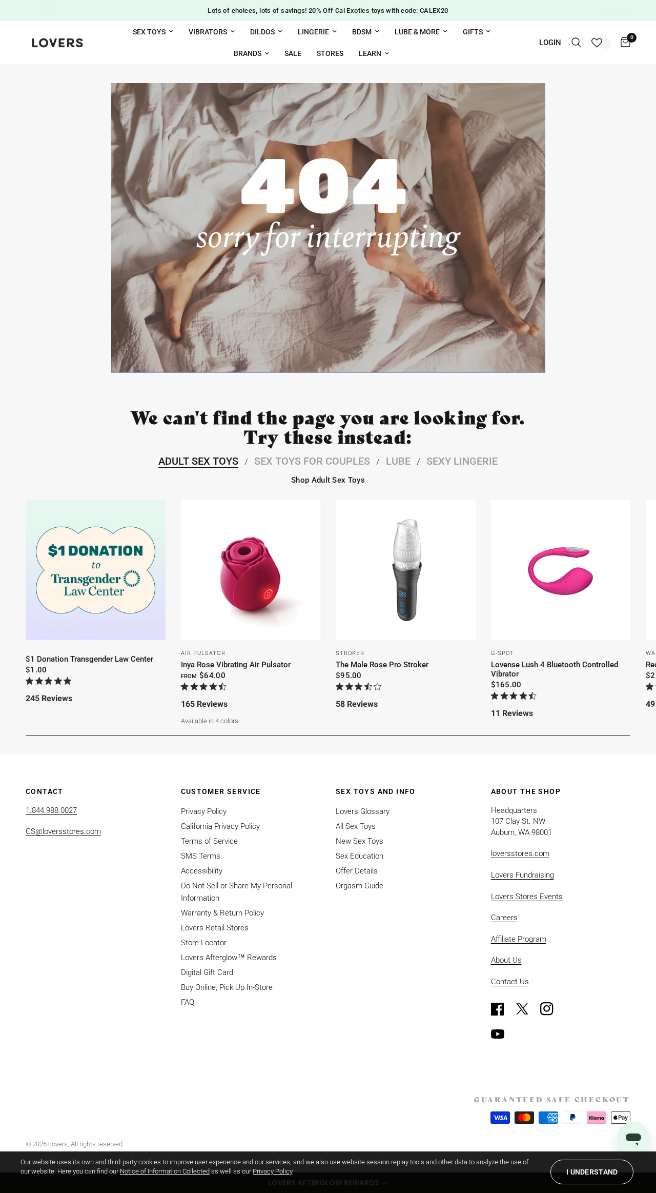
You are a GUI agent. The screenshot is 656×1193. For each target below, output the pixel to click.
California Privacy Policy (220, 826)
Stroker (350, 652)
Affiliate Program (518, 939)
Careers (504, 917)
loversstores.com (520, 853)
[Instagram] (551, 1009)
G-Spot (503, 652)
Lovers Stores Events (527, 896)
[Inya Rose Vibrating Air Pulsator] (251, 570)
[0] (623, 43)
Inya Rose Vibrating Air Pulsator (236, 664)
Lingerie (313, 32)
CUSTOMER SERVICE (221, 791)
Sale (292, 53)
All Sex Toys (356, 826)
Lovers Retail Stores (215, 927)
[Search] (576, 43)
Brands (247, 53)
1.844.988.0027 (51, 810)
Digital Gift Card (207, 972)
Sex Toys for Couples (312, 461)
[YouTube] (502, 1034)
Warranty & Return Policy (222, 913)
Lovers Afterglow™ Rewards (229, 957)
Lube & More (417, 32)
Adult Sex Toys (198, 461)
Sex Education (359, 856)
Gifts (473, 32)
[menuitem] (153, 32)
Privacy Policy (204, 811)
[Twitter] (527, 1009)
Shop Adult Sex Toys (328, 480)
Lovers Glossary (362, 811)
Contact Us (510, 981)
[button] (591, 1172)
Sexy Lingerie (462, 461)
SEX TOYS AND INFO (376, 791)
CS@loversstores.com (63, 831)
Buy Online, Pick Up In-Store (227, 987)
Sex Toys (149, 32)
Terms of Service (209, 841)
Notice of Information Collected (165, 1171)
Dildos (262, 32)
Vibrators (208, 32)
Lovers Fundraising (522, 875)
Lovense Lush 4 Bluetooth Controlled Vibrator (554, 669)
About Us (506, 960)
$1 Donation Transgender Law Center (89, 658)
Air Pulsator (203, 652)
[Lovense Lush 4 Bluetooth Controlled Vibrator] (561, 570)
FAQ (187, 1002)
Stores (330, 53)
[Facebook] (502, 1009)
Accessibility (201, 871)
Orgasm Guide (359, 885)
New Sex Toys (359, 841)
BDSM (362, 32)
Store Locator (204, 942)
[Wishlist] (601, 43)
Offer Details (357, 871)
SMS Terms (200, 856)
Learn (370, 53)
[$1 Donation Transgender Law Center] (96, 570)
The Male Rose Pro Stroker (382, 664)
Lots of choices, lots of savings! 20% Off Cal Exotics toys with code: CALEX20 (328, 10)
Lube (398, 461)
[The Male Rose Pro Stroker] (406, 570)
